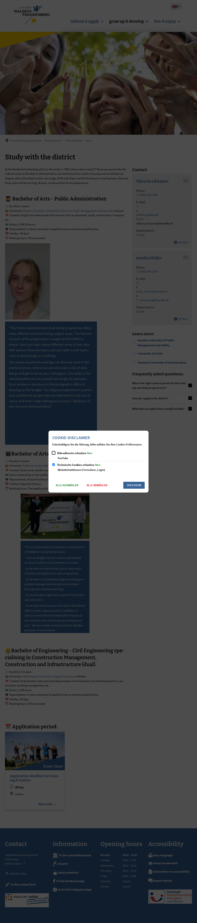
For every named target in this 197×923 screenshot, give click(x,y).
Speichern (134, 485)
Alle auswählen (67, 485)
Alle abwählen (97, 485)
